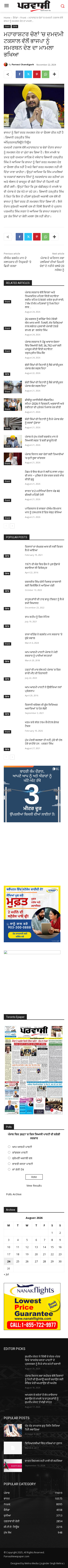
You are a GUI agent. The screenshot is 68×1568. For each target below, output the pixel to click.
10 (8, 1247)
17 (8, 1254)
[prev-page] (6, 525)
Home (7, 17)
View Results (34, 1185)
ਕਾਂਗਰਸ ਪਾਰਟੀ (20, 1152)
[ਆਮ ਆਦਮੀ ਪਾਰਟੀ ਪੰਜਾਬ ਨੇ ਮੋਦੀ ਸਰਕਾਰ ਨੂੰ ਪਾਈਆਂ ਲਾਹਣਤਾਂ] (13, 656)
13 (36, 1247)
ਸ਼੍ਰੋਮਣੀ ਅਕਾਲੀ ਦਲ (22, 1158)
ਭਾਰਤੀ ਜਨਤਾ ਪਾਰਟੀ (22, 1164)
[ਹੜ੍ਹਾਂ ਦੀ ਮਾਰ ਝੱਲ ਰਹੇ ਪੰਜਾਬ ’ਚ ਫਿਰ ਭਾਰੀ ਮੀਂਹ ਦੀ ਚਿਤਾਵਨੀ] (13, 674)
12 (27, 1247)
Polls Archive (14, 1194)
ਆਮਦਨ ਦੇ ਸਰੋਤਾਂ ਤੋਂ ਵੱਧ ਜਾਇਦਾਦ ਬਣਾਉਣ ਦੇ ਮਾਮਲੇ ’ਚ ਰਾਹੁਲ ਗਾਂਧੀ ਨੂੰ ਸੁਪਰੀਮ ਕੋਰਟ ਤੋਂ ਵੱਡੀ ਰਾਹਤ (42, 1398)
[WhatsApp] (45, 74)
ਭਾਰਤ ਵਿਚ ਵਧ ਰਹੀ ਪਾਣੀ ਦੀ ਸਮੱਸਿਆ (43, 1460)
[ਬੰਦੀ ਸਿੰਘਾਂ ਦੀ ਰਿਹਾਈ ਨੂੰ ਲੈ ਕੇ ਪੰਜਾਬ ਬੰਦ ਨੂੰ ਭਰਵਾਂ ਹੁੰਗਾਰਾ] (13, 423)
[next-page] (12, 525)
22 (52, 1254)
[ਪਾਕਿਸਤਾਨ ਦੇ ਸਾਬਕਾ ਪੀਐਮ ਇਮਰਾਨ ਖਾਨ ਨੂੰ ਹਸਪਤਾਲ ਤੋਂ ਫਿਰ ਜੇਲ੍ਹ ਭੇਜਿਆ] (13, 513)
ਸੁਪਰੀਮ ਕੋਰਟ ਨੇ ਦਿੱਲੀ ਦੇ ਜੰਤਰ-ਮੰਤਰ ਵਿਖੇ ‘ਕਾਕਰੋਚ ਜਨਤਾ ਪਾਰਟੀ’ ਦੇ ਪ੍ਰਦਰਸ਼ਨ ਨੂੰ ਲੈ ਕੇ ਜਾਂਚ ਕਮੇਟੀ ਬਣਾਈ (43, 1360)
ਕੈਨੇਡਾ (15, 17)
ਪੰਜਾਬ (15, 26)
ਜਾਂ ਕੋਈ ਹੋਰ (18, 1169)
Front (23, 17)
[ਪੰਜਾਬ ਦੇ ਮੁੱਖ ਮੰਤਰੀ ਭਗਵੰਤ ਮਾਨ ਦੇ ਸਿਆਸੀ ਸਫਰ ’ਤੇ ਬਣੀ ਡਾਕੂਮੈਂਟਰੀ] (13, 441)
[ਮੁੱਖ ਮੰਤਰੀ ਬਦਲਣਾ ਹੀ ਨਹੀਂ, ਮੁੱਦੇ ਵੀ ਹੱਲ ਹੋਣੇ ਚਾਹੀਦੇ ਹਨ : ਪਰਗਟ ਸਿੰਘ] (13, 744)
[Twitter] (28, 74)
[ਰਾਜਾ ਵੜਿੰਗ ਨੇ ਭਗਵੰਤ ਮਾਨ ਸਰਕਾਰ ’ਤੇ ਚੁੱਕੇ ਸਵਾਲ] (13, 639)
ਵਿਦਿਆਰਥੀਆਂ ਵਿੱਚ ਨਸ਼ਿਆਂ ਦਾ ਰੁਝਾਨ (43, 1443)
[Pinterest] (37, 74)
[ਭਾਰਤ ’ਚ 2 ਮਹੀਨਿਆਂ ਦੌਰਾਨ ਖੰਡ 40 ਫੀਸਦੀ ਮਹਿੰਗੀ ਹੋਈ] (13, 495)
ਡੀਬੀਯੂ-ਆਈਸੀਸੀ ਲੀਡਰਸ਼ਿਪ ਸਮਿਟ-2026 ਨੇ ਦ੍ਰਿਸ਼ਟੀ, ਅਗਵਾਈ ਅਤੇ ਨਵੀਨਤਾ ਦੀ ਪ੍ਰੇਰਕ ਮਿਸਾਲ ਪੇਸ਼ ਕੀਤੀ (44, 403)
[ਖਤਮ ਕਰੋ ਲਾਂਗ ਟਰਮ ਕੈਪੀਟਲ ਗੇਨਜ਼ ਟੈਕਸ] (13, 727)
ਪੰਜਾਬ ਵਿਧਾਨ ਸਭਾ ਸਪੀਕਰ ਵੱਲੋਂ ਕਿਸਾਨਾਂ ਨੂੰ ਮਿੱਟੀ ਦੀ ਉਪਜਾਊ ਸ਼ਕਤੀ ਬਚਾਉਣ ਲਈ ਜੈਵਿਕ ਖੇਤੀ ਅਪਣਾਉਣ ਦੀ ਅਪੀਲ (44, 1379)
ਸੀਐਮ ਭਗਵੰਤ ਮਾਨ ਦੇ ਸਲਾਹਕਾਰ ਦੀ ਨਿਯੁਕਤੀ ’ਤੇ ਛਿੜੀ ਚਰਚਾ (17, 262)
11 (17, 1247)
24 (8, 1261)
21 (44, 1254)
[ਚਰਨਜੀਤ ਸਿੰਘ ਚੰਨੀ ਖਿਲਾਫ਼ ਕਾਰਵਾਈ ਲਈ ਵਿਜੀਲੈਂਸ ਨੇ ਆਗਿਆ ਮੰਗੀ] (13, 586)
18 (17, 1254)
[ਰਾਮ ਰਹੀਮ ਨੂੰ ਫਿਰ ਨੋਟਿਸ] (13, 621)
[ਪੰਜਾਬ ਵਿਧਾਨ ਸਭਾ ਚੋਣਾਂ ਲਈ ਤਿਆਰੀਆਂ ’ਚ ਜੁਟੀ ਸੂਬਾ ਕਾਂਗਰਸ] (13, 459)
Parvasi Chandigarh (23, 64)
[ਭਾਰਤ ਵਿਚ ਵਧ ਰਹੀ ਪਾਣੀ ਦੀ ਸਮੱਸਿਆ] (13, 1465)
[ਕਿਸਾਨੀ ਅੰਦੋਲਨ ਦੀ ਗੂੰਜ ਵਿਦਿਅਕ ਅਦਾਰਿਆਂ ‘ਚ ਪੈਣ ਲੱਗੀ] (13, 709)
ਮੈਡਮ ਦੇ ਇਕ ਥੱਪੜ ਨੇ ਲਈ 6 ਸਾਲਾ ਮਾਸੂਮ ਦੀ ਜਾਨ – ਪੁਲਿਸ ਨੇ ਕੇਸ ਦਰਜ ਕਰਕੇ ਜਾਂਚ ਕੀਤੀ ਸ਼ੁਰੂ (44, 475)
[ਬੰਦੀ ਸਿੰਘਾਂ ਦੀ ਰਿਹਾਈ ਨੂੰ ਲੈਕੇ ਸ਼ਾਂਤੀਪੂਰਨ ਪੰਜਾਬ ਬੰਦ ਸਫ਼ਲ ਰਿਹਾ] (13, 369)
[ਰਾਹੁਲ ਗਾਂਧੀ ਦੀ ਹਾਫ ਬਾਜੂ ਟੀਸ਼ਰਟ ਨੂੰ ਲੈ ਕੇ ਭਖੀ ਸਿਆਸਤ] (13, 604)
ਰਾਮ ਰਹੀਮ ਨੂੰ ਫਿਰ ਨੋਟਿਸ (37, 616)
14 (44, 1247)
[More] (54, 74)
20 (36, 1254)
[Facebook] (19, 74)
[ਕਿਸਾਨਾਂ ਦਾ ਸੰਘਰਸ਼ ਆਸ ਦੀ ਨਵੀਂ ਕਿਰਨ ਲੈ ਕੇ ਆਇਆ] (13, 551)
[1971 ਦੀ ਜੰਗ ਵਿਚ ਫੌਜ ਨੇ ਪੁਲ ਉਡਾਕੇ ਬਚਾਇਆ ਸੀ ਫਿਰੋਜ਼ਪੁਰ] (13, 569)
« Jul (6, 1274)
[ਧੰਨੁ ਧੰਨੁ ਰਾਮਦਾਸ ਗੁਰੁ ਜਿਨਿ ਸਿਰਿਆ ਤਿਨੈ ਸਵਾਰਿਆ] (13, 1430)
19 (27, 1254)
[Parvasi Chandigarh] (6, 64)
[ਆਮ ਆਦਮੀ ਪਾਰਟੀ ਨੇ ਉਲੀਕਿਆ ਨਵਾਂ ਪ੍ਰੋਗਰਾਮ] (13, 692)
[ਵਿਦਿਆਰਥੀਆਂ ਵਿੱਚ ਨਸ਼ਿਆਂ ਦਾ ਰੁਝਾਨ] (13, 1448)
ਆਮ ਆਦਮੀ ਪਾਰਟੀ (22, 1147)
